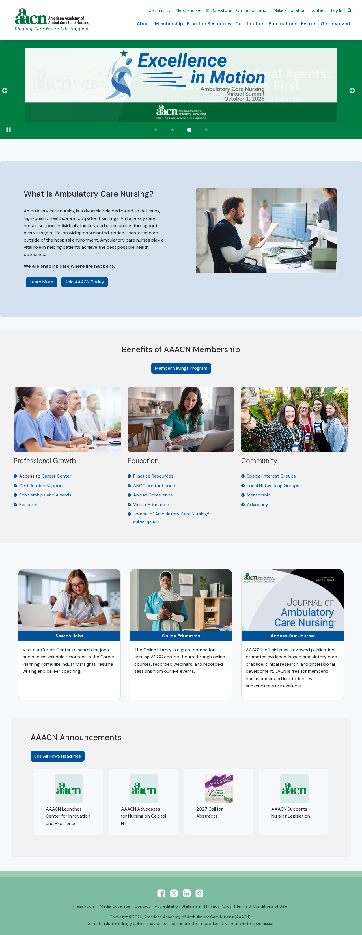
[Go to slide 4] (206, 130)
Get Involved (335, 24)
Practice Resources (209, 24)
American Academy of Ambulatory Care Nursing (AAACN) (197, 916)
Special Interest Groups (271, 476)
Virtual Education (151, 505)
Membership (169, 24)
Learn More (43, 282)
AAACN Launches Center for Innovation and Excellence (68, 816)
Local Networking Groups (273, 486)
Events (309, 24)
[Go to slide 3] (189, 130)
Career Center (56, 476)
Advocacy (257, 505)
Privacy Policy (219, 906)
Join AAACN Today (84, 282)
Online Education (252, 10)
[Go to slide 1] (155, 130)
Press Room (84, 906)
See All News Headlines (57, 756)
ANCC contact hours (154, 486)
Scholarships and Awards (45, 495)
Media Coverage (115, 906)
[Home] (53, 19)
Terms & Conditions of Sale (261, 906)
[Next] (354, 91)
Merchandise (188, 10)
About (144, 24)
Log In (336, 10)
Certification (250, 24)
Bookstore (221, 10)
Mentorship (259, 495)
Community (159, 10)
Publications (283, 24)
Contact (318, 10)
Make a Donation (289, 10)
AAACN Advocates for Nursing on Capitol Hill (143, 816)
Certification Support (41, 486)
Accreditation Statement (178, 906)
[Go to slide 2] (172, 130)
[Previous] (8, 91)
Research (28, 505)
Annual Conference (153, 495)
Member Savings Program (181, 368)
